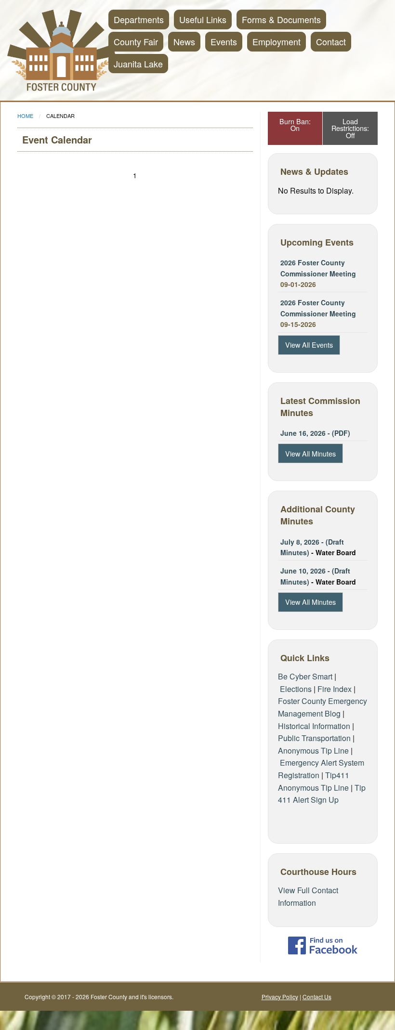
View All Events (309, 344)
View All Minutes (310, 453)
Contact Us (317, 996)
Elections (296, 688)
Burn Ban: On (295, 124)
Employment (276, 41)
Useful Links (202, 19)
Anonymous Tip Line (313, 750)
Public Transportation (314, 737)
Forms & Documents (281, 19)
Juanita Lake (138, 63)
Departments (139, 19)
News (184, 41)
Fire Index (334, 688)
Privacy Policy (280, 996)
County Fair (136, 41)
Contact (331, 41)
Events (224, 41)
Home (25, 115)
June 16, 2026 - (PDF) (315, 433)
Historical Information (314, 725)
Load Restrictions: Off (350, 128)
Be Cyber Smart (305, 676)
